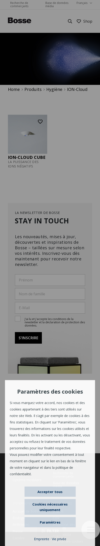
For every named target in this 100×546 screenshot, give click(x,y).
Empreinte (41, 539)
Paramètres (50, 522)
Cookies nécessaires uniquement (50, 507)
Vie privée (59, 539)
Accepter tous (50, 491)
